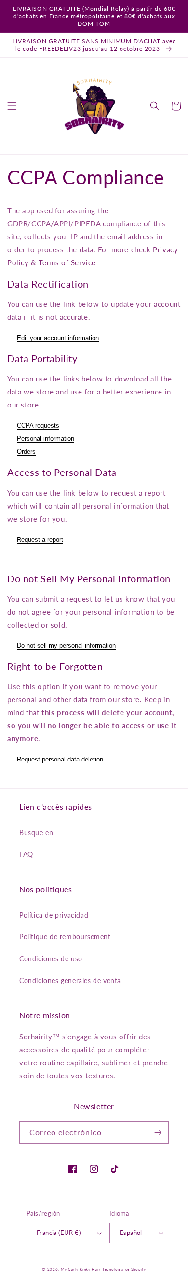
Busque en (36, 832)
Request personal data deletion (60, 759)
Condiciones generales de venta (70, 980)
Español (131, 1232)
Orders (26, 451)
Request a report (40, 539)
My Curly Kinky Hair (80, 1269)
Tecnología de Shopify (124, 1269)
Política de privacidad (53, 915)
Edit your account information (58, 337)
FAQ (26, 854)
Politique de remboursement (65, 936)
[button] (12, 106)
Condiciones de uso (50, 959)
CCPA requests (38, 425)
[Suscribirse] (157, 1132)
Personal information (45, 438)
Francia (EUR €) (59, 1232)
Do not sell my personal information (66, 645)
